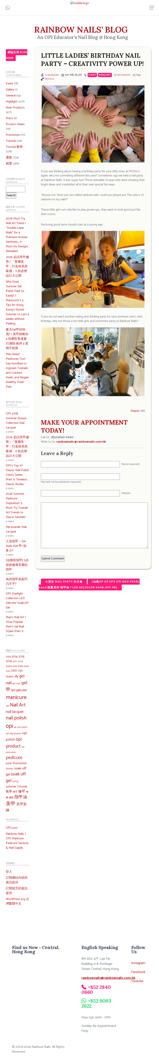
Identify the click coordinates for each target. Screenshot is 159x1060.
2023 (14, 666)
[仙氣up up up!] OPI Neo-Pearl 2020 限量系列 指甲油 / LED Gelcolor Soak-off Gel (89, 585)
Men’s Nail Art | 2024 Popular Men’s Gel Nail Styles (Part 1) (16, 624)
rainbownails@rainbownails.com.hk (108, 978)
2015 (21, 656)
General (11, 95)
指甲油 (20, 797)
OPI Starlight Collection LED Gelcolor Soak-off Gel (17, 600)
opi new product (13, 733)
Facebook (138, 972)
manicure (16, 697)
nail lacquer (15, 712)
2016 (9, 661)
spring (15, 781)
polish (9, 763)
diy (16, 676)
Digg (138, 75)
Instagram (138, 963)
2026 (8, 671)
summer (11, 786)
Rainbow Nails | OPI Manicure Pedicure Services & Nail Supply (17, 840)
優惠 (9, 157)
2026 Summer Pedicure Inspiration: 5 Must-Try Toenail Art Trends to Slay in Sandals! (17, 505)
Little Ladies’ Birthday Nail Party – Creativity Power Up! (92, 60)
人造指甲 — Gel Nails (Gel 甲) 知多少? (16, 546)
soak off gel (16, 777)
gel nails (16, 683)
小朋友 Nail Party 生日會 (64, 582)
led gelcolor (19, 690)
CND (14, 670)
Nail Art (18, 705)
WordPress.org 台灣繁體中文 (17, 901)
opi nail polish (20, 727)
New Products (15, 107)
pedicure (14, 757)
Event (9, 83)
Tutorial (11, 141)
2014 (14, 656)
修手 (15, 792)
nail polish (16, 718)
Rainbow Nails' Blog (81, 29)
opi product (14, 743)
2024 (20, 666)
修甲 (21, 791)
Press (9, 118)
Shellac (10, 769)
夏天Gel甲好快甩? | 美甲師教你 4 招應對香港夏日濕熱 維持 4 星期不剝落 (17, 339)
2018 (20, 661)
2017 (15, 661)
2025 (26, 666)
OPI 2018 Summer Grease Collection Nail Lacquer (16, 420)
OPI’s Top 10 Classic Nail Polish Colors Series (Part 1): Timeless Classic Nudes (17, 475)
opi (9, 726)
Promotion (13, 135)
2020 (9, 666)
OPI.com (11, 827)
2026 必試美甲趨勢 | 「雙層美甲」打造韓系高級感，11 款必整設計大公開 (17, 266)
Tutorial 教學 (14, 147)
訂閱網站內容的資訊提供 (17, 880)
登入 (9, 871)
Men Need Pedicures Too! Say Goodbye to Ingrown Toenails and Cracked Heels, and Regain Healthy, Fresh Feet (17, 370)
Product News (15, 124)
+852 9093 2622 (96, 1003)
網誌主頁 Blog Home (16, 55)
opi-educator (53, 75)
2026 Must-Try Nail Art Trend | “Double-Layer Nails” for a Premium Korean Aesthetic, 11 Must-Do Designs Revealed (17, 235)
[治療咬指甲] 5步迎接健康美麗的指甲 (17, 565)
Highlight (11, 101)
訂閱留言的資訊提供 (17, 891)
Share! (134, 411)
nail (7, 706)
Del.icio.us (49, 79)
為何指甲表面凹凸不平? (17, 582)
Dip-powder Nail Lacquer (16, 529)
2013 (8, 657)
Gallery (10, 89)
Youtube (137, 981)
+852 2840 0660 (96, 989)
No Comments (124, 75)
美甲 (11, 804)
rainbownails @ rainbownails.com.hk (81, 441)
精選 (9, 163)
